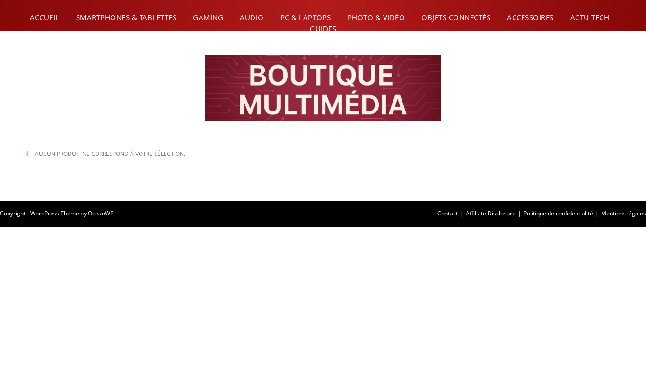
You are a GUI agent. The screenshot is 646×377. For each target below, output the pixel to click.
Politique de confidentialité (558, 213)
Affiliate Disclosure (490, 213)
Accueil (45, 17)
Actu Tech (590, 17)
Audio (252, 17)
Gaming (208, 17)
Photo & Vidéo (376, 17)
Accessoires (530, 17)
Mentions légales (623, 213)
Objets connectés (455, 17)
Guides (323, 29)
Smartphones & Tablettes (126, 17)
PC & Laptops (305, 17)
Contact (447, 213)
